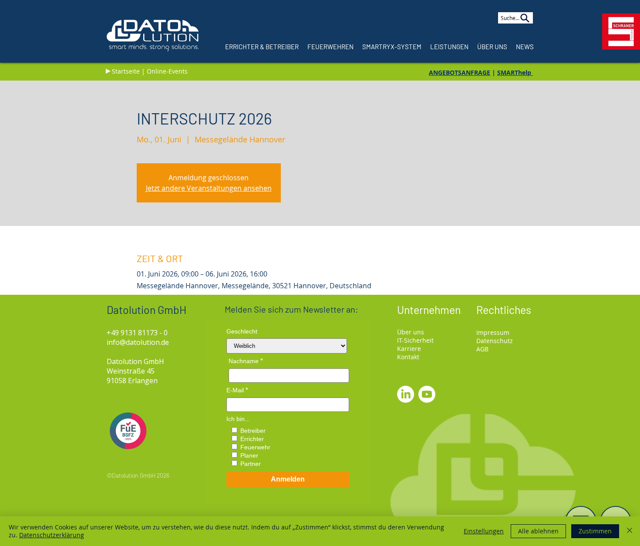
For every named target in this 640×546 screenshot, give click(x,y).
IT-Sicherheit (415, 340)
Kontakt (408, 357)
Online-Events (167, 71)
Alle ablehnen (538, 531)
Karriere (409, 348)
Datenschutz (494, 341)
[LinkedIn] (405, 394)
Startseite (126, 71)
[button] (492, 46)
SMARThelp (515, 72)
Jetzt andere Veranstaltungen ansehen (209, 188)
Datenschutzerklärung (51, 535)
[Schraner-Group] (621, 31)
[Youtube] (426, 394)
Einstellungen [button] (484, 531)
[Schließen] (629, 531)
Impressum (492, 332)
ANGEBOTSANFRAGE (459, 72)
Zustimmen (595, 531)
